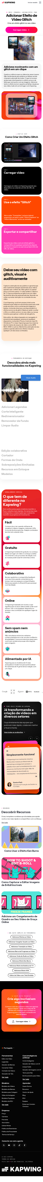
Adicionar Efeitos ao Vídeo (21, 939)
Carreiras (5, 1118)
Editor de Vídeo (7, 1061)
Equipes (25, 1103)
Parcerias (5, 1121)
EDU (23, 1100)
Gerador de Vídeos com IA (31, 1066)
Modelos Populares (8, 1100)
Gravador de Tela (7, 1076)
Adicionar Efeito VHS (21, 972)
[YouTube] (9, 1147)
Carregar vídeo (20, 30)
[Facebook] (25, 1147)
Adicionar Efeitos (27, 12)
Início (10, 12)
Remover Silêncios (9, 433)
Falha (35, 12)
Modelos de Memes (8, 1091)
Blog (24, 1097)
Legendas (5, 1064)
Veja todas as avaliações (13, 734)
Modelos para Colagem (9, 1094)
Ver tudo (5, 824)
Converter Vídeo (7, 1070)
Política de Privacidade (9, 1133)
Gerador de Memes (8, 1067)
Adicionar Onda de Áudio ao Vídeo (22, 958)
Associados (5, 1124)
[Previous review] (31, 740)
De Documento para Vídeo (31, 1078)
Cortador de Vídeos (8, 1073)
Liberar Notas (6, 1127)
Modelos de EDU (7, 1103)
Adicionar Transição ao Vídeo (21, 948)
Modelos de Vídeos (8, 1088)
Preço (4, 1115)
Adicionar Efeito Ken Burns (21, 963)
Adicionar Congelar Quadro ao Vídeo (21, 944)
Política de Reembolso (9, 1130)
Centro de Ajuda (27, 1094)
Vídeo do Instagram (8, 1097)
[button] (22, 770)
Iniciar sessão (32, 2)
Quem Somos (27, 1088)
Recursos (25, 1091)
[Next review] (37, 740)
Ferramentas (17, 12)
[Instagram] (14, 1147)
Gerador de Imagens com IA (31, 1072)
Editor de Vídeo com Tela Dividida (21, 977)
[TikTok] (19, 1147)
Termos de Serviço (8, 1136)
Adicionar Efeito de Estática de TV (22, 967)
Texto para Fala (27, 1075)
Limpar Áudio (26, 1069)
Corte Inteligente (28, 1063)
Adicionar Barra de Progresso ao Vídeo (21, 953)
